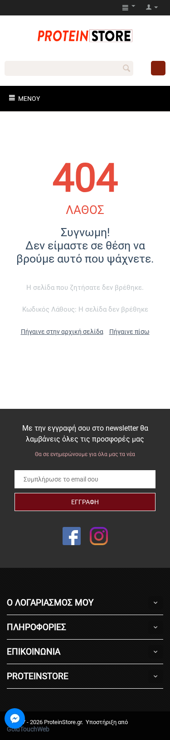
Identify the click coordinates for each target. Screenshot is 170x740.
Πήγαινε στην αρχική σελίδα (62, 331)
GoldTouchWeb (28, 729)
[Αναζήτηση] (126, 69)
